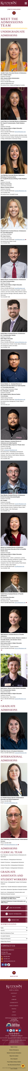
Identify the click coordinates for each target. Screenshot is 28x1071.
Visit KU (3, 930)
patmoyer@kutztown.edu (21, 342)
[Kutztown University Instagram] (13, 1030)
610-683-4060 (7, 956)
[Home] (8, 3)
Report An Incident (14, 1055)
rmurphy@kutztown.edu (20, 503)
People (14, 1009)
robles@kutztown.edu (20, 399)
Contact (14, 993)
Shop (14, 1012)
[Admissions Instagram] (5, 964)
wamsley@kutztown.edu (20, 190)
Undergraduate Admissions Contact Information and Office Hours (10, 898)
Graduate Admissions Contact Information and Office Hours (13, 902)
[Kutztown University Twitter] (10, 1030)
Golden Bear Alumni (6, 941)
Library (13, 999)
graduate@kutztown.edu (21, 752)
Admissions (9, 924)
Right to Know (14, 1046)
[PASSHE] (13, 1025)
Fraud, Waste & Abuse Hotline (14, 1061)
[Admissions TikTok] (8, 964)
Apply (2, 927)
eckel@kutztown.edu (20, 239)
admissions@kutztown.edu (9, 961)
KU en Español (14, 1058)
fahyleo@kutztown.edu (20, 131)
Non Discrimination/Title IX (14, 1064)
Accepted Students (5, 936)
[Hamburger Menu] (26, 3)
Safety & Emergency (14, 1049)
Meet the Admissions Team (7, 933)
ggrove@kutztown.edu (20, 602)
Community (14, 1002)
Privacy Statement (14, 1068)
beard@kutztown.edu (20, 288)
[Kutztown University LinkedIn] (19, 1030)
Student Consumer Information (14, 1052)
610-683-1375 (7, 958)
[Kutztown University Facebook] (2, 964)
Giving (14, 1015)
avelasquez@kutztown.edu (10, 450)
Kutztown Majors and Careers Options (14, 1038)
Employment (14, 1005)
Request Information (6, 938)
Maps (14, 996)
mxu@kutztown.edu (19, 566)
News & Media (14, 990)
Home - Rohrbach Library (14, 1036)
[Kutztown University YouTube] (16, 1030)
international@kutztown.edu (10, 802)
